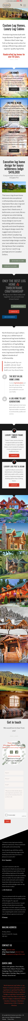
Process (18, 969)
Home (4, 966)
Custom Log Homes (14, 987)
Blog (18, 973)
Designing (5, 971)
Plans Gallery (6, 973)
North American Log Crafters (12, 985)
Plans (10, 971)
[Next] (26, 12)
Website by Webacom (15, 1017)
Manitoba (20, 1001)
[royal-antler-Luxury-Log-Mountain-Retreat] (14, 187)
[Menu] (24, 5)
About (13, 969)
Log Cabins (21, 996)
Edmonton (17, 998)
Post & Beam (19, 966)
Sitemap (4, 975)
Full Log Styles (11, 966)
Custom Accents (18, 971)
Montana (14, 1005)
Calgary (10, 998)
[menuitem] (20, 5)
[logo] (11, 5)
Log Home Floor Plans (17, 990)
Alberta (5, 998)
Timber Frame (6, 969)
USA (15, 1003)
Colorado (20, 1003)
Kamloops (13, 1001)
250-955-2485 (10, 950)
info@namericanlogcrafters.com (15, 747)
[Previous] (1, 12)
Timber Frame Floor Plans (9, 996)
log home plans (18, 383)
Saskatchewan (8, 1003)
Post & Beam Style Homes (10, 992)
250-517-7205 (19, 952)
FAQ (22, 969)
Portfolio (13, 973)
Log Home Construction (16, 994)
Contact (22, 973)
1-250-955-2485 (11, 1)
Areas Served (11, 975)
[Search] (20, 5)
